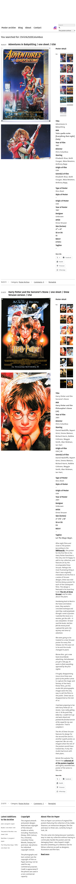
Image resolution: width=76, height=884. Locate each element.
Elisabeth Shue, (62, 176)
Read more (45, 854)
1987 (57, 145)
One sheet (60, 191)
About (28, 27)
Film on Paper (6, 12)
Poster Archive (24, 282)
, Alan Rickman (66, 442)
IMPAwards (60, 550)
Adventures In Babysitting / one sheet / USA (32, 44)
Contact (37, 27)
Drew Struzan (61, 223)
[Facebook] (51, 28)
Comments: (38, 282)
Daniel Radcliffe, (63, 457)
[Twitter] (47, 28)
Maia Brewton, (69, 179)
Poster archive (8, 27)
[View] (25, 123)
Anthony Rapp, (62, 182)
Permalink (52, 282)
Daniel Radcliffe (62, 430)
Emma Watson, (67, 460)
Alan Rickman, (67, 469)
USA (57, 170)
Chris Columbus (62, 152)
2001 (57, 417)
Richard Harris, (62, 463)
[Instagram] (55, 28)
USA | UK (59, 451)
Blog (20, 27)
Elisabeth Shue (62, 158)
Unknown (60, 216)
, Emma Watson (66, 433)
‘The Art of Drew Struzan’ (64, 593)
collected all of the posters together (65, 761)
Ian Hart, (59, 472)
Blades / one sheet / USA (8, 828)
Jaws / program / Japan (8, 824)
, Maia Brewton (68, 161)
